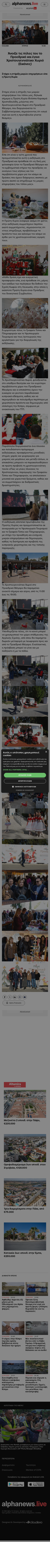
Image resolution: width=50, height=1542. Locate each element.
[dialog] (25, 771)
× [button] (46, 752)
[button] (25, 770)
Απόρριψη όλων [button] (25, 781)
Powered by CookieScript (25, 790)
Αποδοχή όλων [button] (25, 775)
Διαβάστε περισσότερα (34, 766)
